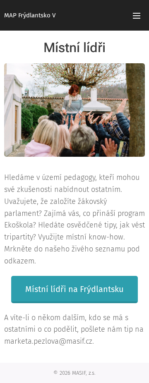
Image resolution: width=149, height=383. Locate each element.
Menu (136, 15)
